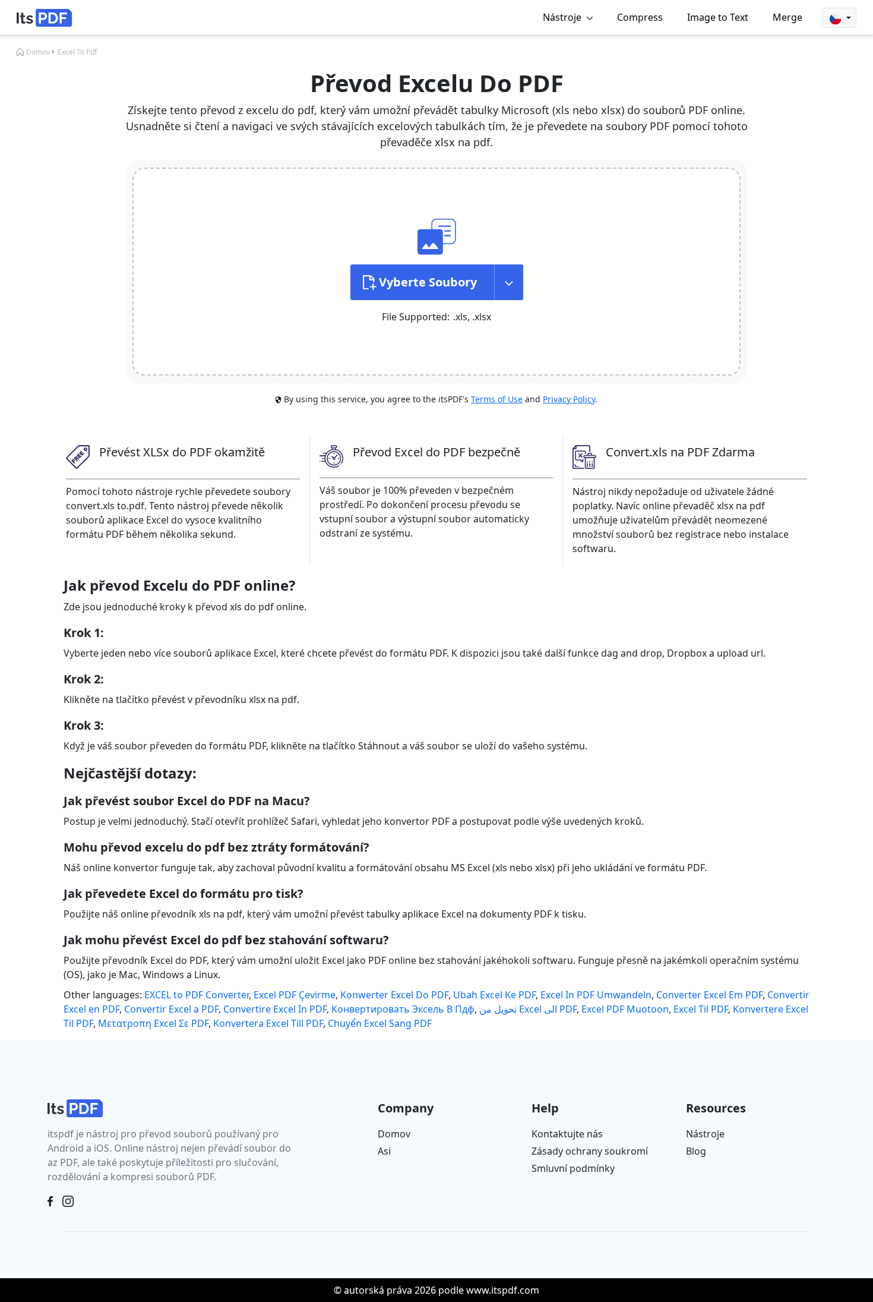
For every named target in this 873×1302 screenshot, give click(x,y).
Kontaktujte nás (567, 1133)
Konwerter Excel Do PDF (394, 994)
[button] (839, 18)
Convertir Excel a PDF (171, 1009)
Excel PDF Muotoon (625, 1009)
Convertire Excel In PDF (275, 1009)
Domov (38, 52)
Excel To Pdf (77, 52)
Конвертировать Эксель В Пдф (403, 1009)
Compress (640, 17)
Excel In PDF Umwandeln (595, 994)
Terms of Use (497, 399)
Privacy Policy (569, 399)
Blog (696, 1151)
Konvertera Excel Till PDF (268, 1023)
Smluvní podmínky (573, 1168)
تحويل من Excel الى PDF (528, 1009)
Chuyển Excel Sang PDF (380, 1023)
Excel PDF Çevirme (295, 994)
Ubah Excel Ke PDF (494, 994)
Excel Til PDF (700, 1009)
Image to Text (717, 17)
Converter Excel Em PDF (709, 994)
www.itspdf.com (502, 1290)
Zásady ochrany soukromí (590, 1151)
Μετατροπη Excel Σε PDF (153, 1023)
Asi (384, 1151)
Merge (787, 17)
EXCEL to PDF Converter (196, 994)
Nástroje (705, 1133)
